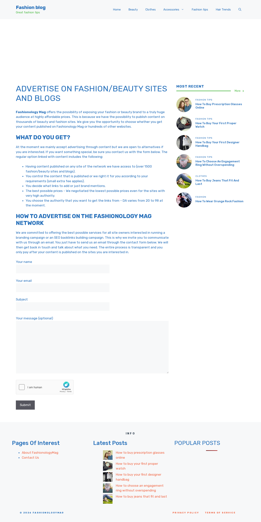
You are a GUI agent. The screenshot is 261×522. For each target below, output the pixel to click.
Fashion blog (31, 7)
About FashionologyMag (40, 452)
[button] (240, 9)
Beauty (133, 9)
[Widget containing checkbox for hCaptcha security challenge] (45, 387)
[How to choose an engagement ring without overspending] (108, 488)
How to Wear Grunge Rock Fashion (219, 201)
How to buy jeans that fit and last (141, 496)
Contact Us (30, 457)
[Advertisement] (130, 47)
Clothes (150, 9)
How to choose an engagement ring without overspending (217, 163)
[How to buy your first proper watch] (108, 466)
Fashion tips (200, 9)
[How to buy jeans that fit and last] (108, 499)
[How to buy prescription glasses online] (108, 455)
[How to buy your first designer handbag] (108, 477)
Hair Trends (223, 9)
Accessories (171, 9)
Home (117, 9)
